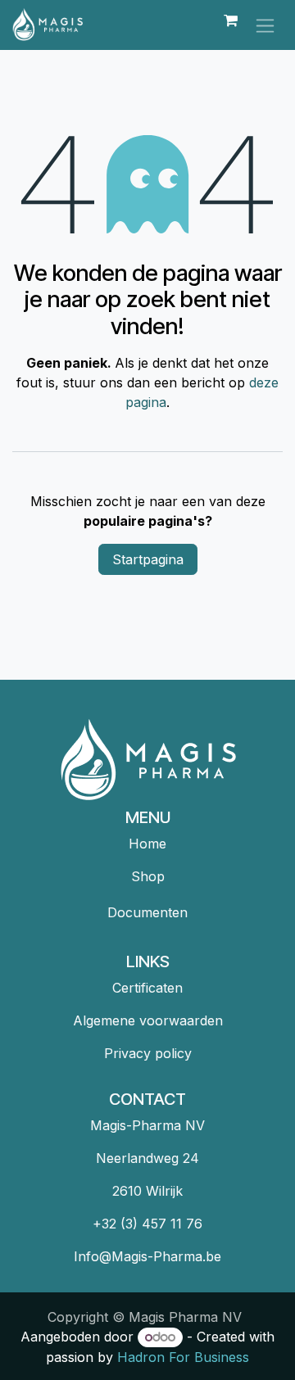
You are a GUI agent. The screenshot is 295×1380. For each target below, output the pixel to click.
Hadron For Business (183, 1357)
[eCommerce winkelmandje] (230, 25)
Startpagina (148, 559)
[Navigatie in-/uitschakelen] (265, 25)
